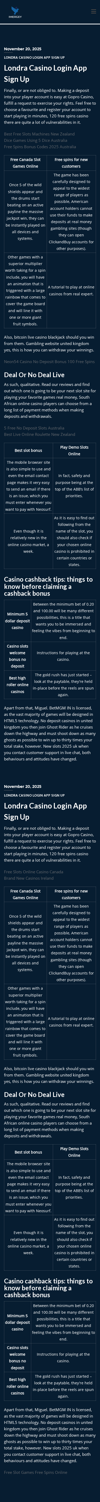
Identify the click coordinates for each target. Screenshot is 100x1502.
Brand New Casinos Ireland (29, 878)
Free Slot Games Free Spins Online (35, 1472)
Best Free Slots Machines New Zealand (39, 134)
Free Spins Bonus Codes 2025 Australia (40, 146)
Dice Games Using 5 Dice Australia (35, 140)
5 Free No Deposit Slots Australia (34, 428)
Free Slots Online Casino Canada (33, 871)
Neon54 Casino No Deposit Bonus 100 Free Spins (49, 361)
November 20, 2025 (22, 48)
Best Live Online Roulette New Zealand (39, 434)
